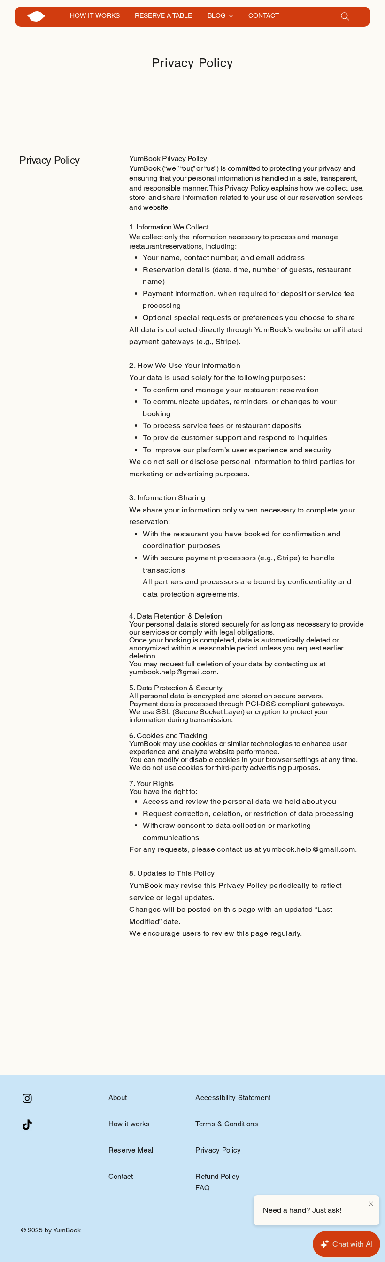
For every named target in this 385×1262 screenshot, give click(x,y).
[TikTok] (27, 1125)
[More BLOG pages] (231, 16)
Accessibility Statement (232, 1097)
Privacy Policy (218, 1150)
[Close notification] (371, 1204)
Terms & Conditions (226, 1124)
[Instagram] (27, 1098)
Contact (120, 1176)
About (117, 1097)
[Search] (345, 16)
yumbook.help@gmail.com (309, 849)
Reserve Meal (131, 1150)
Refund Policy (217, 1176)
